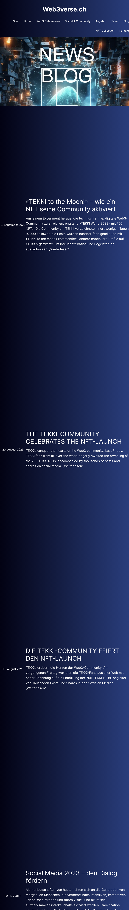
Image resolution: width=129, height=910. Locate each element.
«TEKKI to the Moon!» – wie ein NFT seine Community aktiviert (71, 205)
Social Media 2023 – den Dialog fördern (71, 876)
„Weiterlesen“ (59, 249)
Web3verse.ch (64, 9)
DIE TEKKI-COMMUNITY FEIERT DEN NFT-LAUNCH (72, 654)
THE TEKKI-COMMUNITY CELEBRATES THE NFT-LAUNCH (74, 437)
